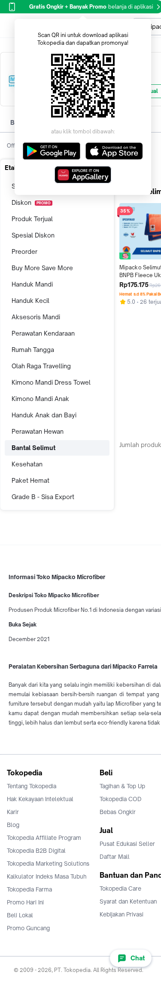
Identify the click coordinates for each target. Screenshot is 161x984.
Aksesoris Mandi (36, 317)
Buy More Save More (42, 267)
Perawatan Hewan (38, 431)
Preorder (24, 251)
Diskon (31, 202)
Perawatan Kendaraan (43, 333)
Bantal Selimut (33, 447)
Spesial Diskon (33, 235)
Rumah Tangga (33, 349)
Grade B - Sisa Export (43, 496)
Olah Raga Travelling (41, 366)
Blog (13, 824)
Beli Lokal (20, 915)
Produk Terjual (32, 218)
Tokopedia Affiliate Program (44, 837)
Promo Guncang (28, 928)
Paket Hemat (30, 480)
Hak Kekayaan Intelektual (40, 799)
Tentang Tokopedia (31, 786)
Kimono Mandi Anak (40, 398)
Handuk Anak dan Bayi (44, 415)
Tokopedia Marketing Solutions (48, 863)
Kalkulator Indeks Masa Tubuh (47, 876)
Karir (13, 811)
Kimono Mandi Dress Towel (51, 382)
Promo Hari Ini (25, 902)
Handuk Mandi (32, 284)
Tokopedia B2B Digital (36, 850)
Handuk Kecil (30, 300)
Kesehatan (27, 464)
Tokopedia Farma (29, 889)
